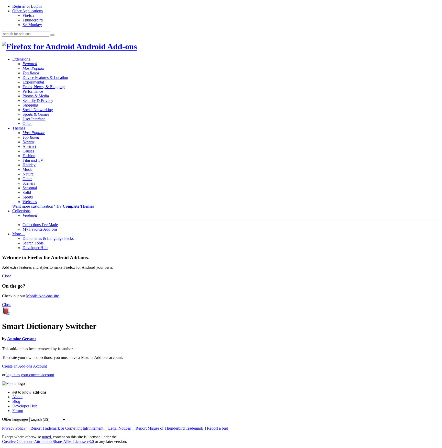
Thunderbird (33, 20)
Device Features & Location (45, 77)
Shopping (30, 105)
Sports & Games (36, 114)
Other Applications (27, 11)
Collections (21, 211)
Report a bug (217, 428)
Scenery (29, 183)
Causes (28, 151)
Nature (28, 174)
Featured (30, 64)
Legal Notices (120, 428)
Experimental (33, 82)
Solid (27, 192)
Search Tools (33, 243)
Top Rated (31, 73)
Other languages (15, 419)
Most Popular (34, 68)
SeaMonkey (32, 24)
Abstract (29, 146)
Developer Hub (35, 247)
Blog (16, 401)
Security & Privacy (38, 100)
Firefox (28, 15)
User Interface (34, 119)
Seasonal (30, 188)
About (17, 397)
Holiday (29, 165)
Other (27, 123)
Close (6, 276)
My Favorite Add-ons (40, 229)
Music (27, 169)
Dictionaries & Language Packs (48, 238)
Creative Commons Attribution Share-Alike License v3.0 (48, 441)
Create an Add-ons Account (24, 366)
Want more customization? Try (53, 206)
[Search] (52, 35)
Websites (30, 201)
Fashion (29, 156)
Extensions (21, 59)
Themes (18, 128)
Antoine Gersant (21, 339)
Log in (36, 6)
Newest (28, 142)
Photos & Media (36, 96)
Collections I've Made (40, 224)
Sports (28, 197)
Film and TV (33, 160)
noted (46, 437)
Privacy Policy (14, 428)
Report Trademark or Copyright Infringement (67, 428)
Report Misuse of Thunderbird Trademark (170, 428)
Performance (33, 91)
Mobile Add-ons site (42, 296)
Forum (17, 410)
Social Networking (38, 110)
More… (18, 234)
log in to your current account (30, 375)
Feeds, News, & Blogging (44, 87)
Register (19, 6)
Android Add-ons (106, 46)
